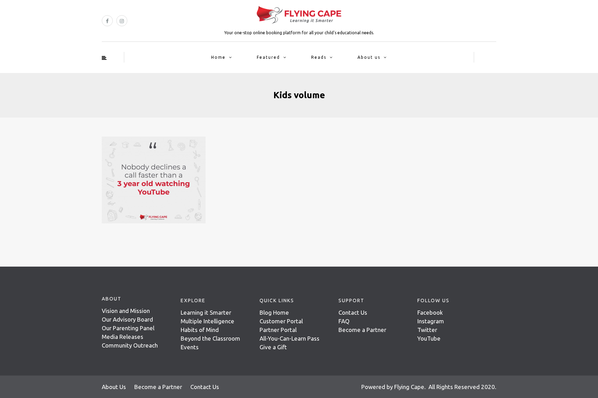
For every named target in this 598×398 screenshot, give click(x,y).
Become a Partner (362, 329)
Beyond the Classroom (210, 338)
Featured (268, 57)
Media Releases (122, 336)
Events (190, 347)
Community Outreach (130, 345)
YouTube (429, 338)
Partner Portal (278, 329)
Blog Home (274, 312)
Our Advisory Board (127, 319)
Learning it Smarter (206, 312)
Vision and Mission (126, 310)
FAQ (344, 321)
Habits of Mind (200, 329)
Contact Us (352, 312)
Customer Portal (281, 321)
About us (368, 57)
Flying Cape (409, 386)
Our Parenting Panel (128, 328)
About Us (114, 386)
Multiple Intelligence (207, 321)
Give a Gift (273, 347)
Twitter (427, 329)
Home (218, 57)
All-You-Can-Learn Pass (289, 338)
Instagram (430, 321)
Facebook (430, 312)
